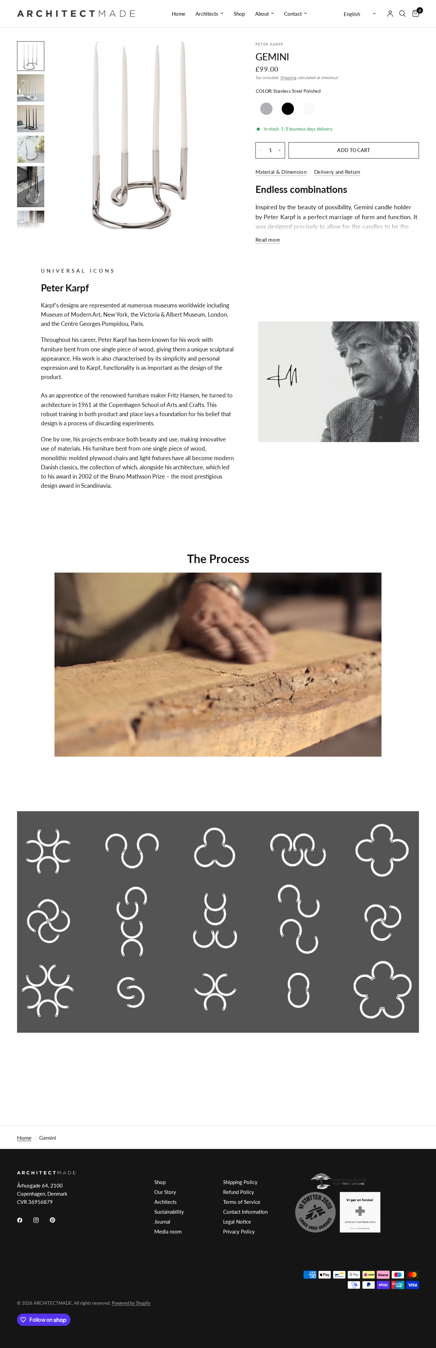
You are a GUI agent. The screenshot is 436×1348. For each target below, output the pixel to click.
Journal (162, 1221)
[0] (414, 13)
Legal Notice (237, 1221)
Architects (207, 14)
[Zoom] (221, 55)
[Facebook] (24, 1220)
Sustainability (169, 1212)
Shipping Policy (240, 1182)
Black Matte (288, 109)
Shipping (288, 77)
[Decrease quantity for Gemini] (261, 150)
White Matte (309, 109)
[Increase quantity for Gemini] (280, 150)
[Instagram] (40, 1220)
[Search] (402, 13)
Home (178, 14)
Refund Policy (238, 1192)
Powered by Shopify (131, 1303)
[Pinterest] (57, 1220)
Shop (239, 14)
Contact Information (245, 1212)
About (262, 14)
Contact (293, 14)
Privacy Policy (239, 1231)
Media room (168, 1231)
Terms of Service (241, 1202)
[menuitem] (178, 13)
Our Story (165, 1192)
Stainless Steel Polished (266, 109)
